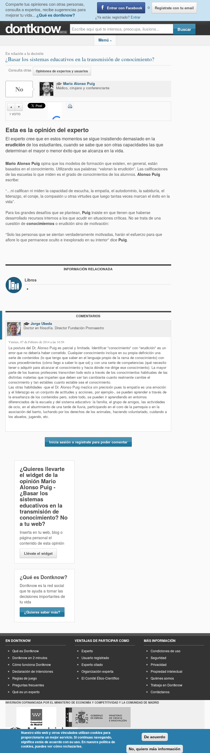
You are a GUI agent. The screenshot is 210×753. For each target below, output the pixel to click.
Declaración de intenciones (32, 671)
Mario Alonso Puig (78, 83)
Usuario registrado (95, 657)
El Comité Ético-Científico (100, 678)
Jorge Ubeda (41, 323)
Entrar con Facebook (124, 7)
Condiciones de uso (165, 650)
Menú (105, 40)
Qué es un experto (26, 691)
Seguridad (158, 657)
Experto (87, 650)
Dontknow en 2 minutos (29, 657)
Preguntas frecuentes (28, 685)
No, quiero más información (154, 749)
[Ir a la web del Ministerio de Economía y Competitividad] (98, 717)
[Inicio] (37, 29)
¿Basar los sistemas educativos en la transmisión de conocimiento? (79, 59)
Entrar (135, 17)
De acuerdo (154, 737)
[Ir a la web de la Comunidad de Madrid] (36, 717)
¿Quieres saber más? (42, 612)
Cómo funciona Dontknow (31, 664)
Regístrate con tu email (174, 7)
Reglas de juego (24, 678)
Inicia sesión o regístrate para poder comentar (88, 441)
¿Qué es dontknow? (55, 15)
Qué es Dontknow (25, 650)
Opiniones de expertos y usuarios (62, 71)
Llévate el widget (38, 553)
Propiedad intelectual (166, 671)
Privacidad (159, 664)
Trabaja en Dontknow (166, 685)
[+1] (55, 111)
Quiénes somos (162, 678)
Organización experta (97, 671)
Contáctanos (160, 691)
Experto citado (92, 664)
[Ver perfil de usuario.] (46, 89)
